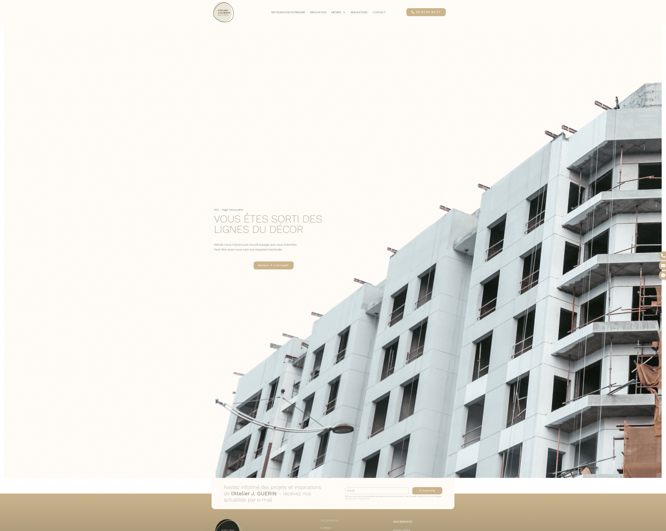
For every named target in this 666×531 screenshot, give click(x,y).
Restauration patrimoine (288, 12)
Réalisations (359, 12)
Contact (379, 12)
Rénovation (318, 12)
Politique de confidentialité (357, 498)
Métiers (336, 12)
